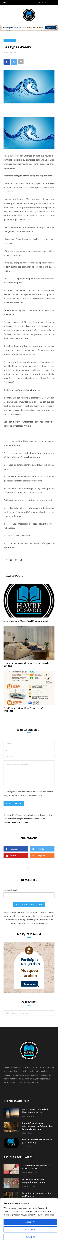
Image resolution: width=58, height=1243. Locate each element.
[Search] (53, 2)
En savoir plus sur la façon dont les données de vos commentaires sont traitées (28, 818)
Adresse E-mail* (11, 890)
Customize (30, 1229)
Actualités (10, 40)
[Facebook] (7, 61)
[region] (29, 1220)
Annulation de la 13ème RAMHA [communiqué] (26, 621)
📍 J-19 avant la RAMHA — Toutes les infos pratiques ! (24, 709)
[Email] (20, 560)
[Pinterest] (16, 560)
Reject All (30, 1237)
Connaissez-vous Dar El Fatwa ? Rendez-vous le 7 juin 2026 (27, 664)
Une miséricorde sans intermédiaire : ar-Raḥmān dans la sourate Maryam (37, 1126)
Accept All (30, 1222)
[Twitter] (14, 61)
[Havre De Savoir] (29, 15)
